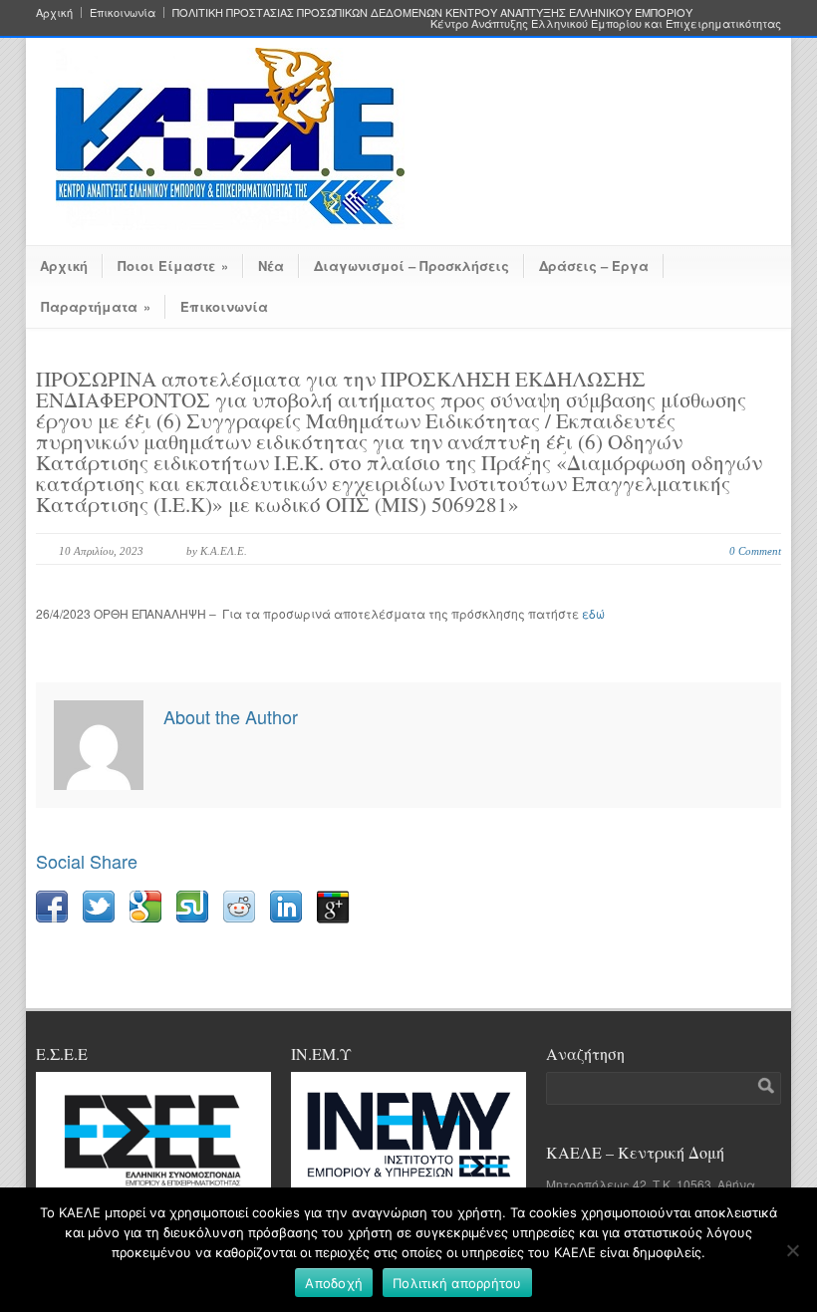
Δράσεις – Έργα (594, 265)
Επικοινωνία (122, 12)
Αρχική (54, 12)
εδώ (593, 613)
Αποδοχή (334, 1283)
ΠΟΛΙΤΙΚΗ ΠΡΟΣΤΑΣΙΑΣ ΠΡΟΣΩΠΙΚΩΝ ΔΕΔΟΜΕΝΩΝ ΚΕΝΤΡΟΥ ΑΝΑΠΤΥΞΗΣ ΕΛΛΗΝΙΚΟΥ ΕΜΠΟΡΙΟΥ (432, 12)
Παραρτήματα (95, 306)
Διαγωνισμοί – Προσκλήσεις (411, 265)
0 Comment (755, 551)
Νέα (271, 265)
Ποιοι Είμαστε (173, 265)
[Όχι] (792, 1250)
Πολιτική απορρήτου (457, 1283)
